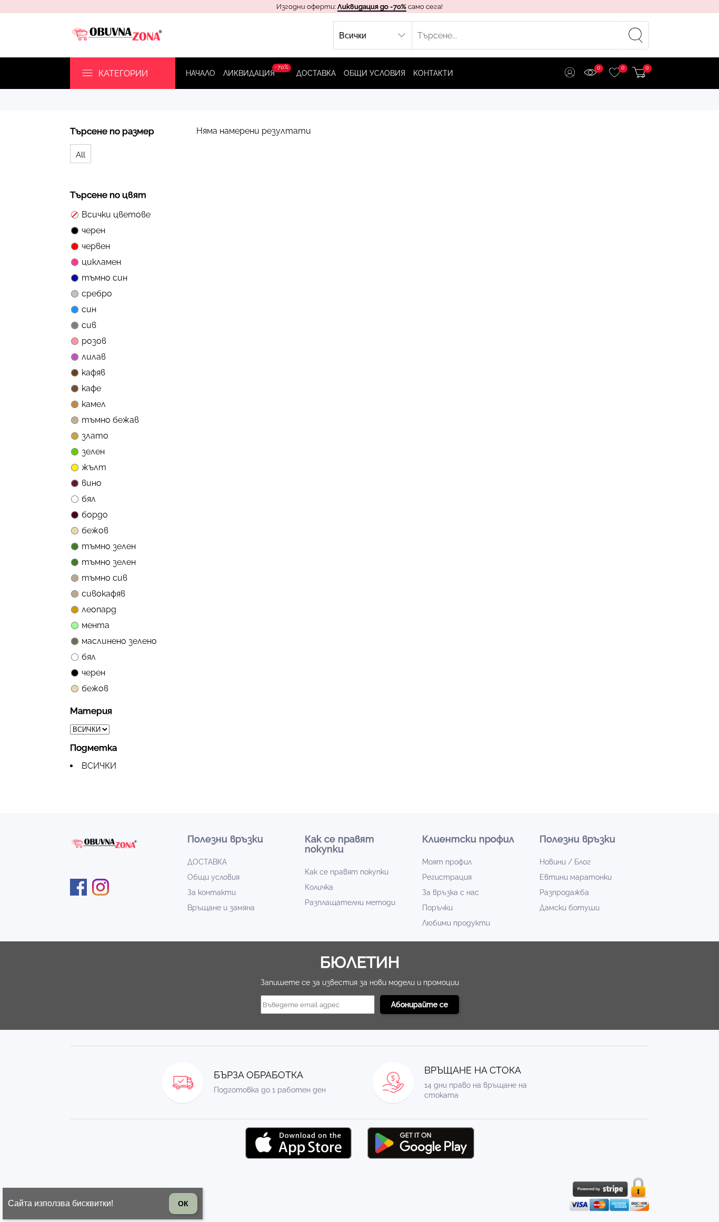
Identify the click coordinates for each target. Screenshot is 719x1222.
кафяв (93, 372)
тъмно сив (104, 578)
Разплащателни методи (350, 902)
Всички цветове (116, 215)
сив (89, 325)
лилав (94, 357)
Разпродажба (564, 892)
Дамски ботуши (570, 907)
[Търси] (636, 35)
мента (95, 625)
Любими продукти (456, 923)
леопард (99, 609)
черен (93, 230)
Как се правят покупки (346, 872)
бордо (95, 515)
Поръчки (437, 907)
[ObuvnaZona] (118, 35)
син (89, 309)
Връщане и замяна (221, 907)
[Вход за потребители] (569, 73)
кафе (91, 388)
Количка (319, 887)
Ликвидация (255, 70)
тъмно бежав (110, 420)
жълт (94, 467)
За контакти (211, 892)
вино (92, 483)
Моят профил (447, 862)
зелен (93, 451)
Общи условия (374, 73)
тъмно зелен (109, 546)
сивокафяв (103, 594)
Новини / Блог (565, 862)
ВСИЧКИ (99, 766)
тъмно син (104, 278)
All (80, 155)
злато (95, 436)
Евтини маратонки (576, 877)
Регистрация (447, 877)
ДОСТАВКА (316, 73)
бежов (95, 530)
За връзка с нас (450, 892)
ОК (183, 1203)
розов (94, 341)
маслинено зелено (119, 641)
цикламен (101, 262)
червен (96, 246)
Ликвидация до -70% (371, 7)
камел (94, 404)
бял (89, 499)
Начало (200, 73)
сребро (97, 294)
